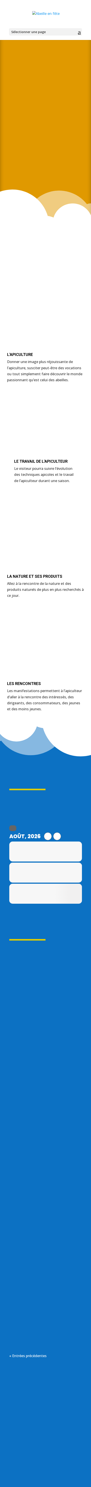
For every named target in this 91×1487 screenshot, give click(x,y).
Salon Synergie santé (40, 1007)
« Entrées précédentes (28, 1355)
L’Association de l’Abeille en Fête (45, 170)
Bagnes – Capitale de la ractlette (45, 1136)
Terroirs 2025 (37, 1286)
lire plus (20, 1060)
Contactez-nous (45, 1460)
